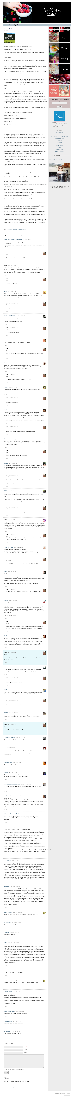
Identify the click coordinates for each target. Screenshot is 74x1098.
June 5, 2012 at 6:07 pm (12, 519)
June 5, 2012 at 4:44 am (27, 239)
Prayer (13, 1087)
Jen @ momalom (8, 762)
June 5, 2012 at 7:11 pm (13, 621)
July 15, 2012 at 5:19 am (15, 942)
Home (5, 25)
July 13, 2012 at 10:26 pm (17, 912)
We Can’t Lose (59, 140)
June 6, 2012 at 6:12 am (13, 677)
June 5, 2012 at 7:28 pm (13, 327)
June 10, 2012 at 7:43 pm (13, 772)
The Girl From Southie (59, 151)
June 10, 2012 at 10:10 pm (26, 784)
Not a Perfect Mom (8, 547)
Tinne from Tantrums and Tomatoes (13, 239)
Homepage (6, 932)
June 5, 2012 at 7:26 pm (13, 374)
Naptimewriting (8, 796)
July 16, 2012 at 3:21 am (17, 991)
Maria (5, 571)
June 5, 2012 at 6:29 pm (18, 547)
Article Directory (8, 912)
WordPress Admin (67, 1094)
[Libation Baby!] (59, 48)
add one (19, 235)
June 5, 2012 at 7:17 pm (13, 507)
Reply (5, 249)
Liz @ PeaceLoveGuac (9, 737)
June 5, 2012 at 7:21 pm (13, 450)
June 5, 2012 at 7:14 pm (13, 559)
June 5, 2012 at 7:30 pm (13, 279)
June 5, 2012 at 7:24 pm (13, 426)
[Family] (59, 58)
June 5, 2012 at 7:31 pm (13, 253)
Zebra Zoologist (8, 1021)
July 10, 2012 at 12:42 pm (16, 827)
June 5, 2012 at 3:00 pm (12, 439)
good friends (10, 229)
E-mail (25, 1049)
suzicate (6, 463)
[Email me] (54, 31)
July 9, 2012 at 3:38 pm (26, 813)
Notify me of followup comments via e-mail (15, 1069)
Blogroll (16, 25)
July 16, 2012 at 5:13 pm (17, 1021)
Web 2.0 (6, 980)
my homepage (7, 1031)
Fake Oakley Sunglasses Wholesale (12, 813)
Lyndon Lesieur (8, 991)
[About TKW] (59, 91)
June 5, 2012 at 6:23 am (22, 315)
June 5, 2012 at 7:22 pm (13, 635)
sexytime (24, 229)
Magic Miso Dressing (59, 138)
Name (25, 1046)
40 (59, 134)
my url (5, 970)
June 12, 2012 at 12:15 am (17, 795)
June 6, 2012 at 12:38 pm (20, 737)
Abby (5, 291)
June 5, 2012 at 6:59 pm (13, 600)
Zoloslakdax (7, 942)
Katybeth (6, 690)
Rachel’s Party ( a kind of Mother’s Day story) (59, 136)
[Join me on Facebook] (54, 28)
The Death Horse (59, 149)
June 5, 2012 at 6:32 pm (12, 571)
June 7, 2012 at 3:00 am (11, 747)
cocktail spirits (7, 922)
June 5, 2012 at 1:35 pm (13, 409)
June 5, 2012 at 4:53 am (12, 265)
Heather (6, 636)
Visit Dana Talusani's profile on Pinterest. (57, 159)
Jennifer (6, 387)
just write (14, 229)
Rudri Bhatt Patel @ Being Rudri (12, 784)
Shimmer (59, 147)
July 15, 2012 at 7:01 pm (13, 980)
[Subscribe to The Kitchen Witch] (65, 31)
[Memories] (59, 69)
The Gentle (59, 142)
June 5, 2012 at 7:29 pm (13, 303)
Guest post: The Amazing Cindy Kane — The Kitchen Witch (16, 1081)
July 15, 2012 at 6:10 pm (12, 970)
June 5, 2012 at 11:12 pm (13, 712)
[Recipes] (59, 37)
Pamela (6, 772)
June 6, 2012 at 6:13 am (13, 700)
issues (31, 80)
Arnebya (6, 410)
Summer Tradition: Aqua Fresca (16, 1089)
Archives (23, 25)
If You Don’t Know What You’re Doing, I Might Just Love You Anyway (60, 144)
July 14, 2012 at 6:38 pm (16, 922)
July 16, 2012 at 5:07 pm (20, 1011)
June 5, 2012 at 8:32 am (13, 387)
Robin (5, 490)
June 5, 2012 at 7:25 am (12, 340)
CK (5, 747)
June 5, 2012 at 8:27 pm (14, 689)
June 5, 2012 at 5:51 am (12, 291)
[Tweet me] (65, 28)
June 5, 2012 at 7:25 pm (13, 397)
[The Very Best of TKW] (59, 79)
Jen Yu (69, 1092)
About (10, 25)
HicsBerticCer (7, 827)
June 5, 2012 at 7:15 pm (13, 534)
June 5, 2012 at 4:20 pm (13, 463)
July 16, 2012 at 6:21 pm (16, 1031)
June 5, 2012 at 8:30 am (12, 362)
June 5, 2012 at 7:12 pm (13, 589)
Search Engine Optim (9, 1011)
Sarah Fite (63, 1093)
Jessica (5, 439)
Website (25, 1052)
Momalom (68, 1093)
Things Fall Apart (59, 132)
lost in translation (19, 229)
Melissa (6, 600)
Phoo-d (6, 667)
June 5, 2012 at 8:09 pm (13, 667)
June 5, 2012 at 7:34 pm (12, 652)
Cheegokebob (7, 860)
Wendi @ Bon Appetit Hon (10, 315)
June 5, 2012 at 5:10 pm (12, 490)
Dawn (5, 340)
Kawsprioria (7, 886)
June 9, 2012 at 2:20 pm (17, 762)
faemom (6, 712)
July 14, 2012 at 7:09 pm (14, 932)
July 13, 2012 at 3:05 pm (15, 886)
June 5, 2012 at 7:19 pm (13, 475)
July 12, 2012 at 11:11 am (16, 860)
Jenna (5, 363)
